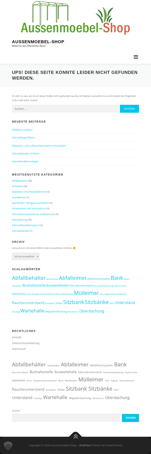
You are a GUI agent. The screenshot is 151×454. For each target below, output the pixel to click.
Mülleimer (86, 292)
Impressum (19, 349)
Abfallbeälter (52, 279)
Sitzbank (73, 301)
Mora (58, 294)
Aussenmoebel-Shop (38, 41)
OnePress (85, 445)
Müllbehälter (67, 294)
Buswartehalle (57, 285)
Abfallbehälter (19, 180)
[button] (8, 446)
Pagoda (108, 294)
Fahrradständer (20, 231)
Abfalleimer (73, 277)
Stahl (111, 303)
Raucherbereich (119, 294)
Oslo (101, 294)
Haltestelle (18, 294)
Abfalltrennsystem (98, 278)
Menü (136, 56)
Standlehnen (19, 197)
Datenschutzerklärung (25, 343)
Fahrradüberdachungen (25, 225)
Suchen (16, 410)
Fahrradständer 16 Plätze (25, 153)
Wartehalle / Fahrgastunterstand (30, 203)
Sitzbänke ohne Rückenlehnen (28, 191)
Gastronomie (120, 286)
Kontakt (16, 337)
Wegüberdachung (56, 311)
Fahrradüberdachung (103, 286)
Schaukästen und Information (28, 208)
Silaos (59, 303)
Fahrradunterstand (81, 285)
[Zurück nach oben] (75, 436)
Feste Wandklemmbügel (25, 161)
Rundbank (50, 303)
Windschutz (73, 311)
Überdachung (19, 219)
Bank (116, 277)
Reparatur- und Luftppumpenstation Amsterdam (39, 145)
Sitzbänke (17, 186)
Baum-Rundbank (20, 372)
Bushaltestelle (34, 285)
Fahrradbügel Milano (23, 137)
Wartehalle (32, 310)
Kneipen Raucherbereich (43, 294)
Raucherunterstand (28, 302)
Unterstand (125, 302)
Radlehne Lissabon (22, 129)
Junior (28, 294)
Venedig (16, 311)
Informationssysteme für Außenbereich (33, 214)
